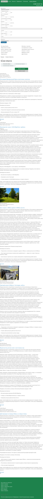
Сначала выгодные (20, 63)
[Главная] (2, 57)
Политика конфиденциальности (7, 496)
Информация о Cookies (17, 496)
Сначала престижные (8, 65)
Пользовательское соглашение (28, 496)
